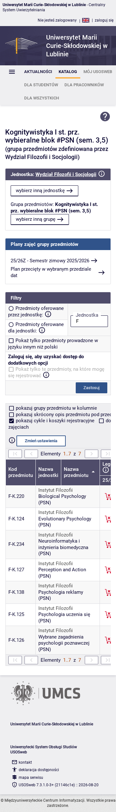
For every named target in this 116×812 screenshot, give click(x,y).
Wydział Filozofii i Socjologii (65, 174)
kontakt (25, 762)
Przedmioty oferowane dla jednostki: (36, 328)
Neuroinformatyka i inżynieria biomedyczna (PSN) (63, 547)
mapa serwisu (31, 777)
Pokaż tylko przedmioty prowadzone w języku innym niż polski (53, 344)
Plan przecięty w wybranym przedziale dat (51, 272)
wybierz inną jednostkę (40, 190)
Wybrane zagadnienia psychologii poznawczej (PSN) (64, 643)
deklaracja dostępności (39, 770)
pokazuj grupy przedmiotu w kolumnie (56, 408)
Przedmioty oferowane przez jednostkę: (36, 311)
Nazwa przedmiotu (77, 472)
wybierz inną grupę (35, 219)
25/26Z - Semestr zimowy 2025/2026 (50, 261)
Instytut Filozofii (55, 490)
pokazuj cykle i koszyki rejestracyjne (55, 421)
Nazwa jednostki (48, 472)
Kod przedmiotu (20, 472)
